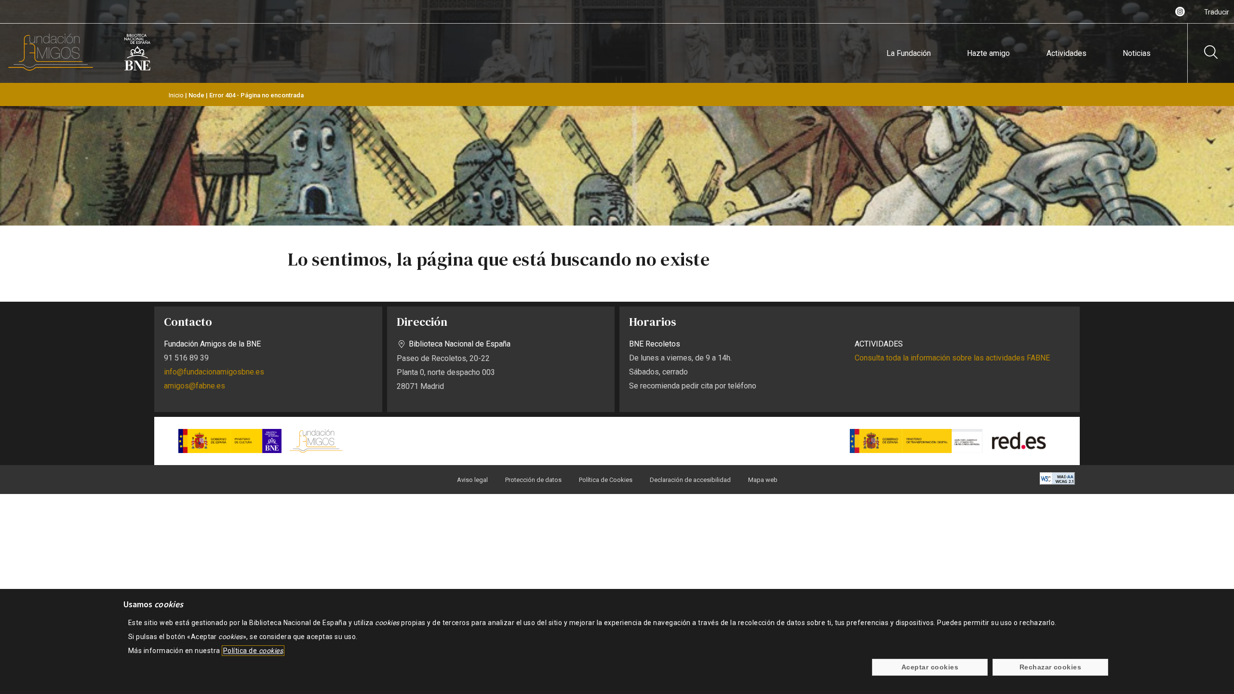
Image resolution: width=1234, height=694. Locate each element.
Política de (253, 650)
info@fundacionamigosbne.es (214, 371)
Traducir (1216, 12)
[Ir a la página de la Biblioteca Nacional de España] (137, 68)
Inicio (176, 95)
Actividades (1066, 53)
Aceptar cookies (929, 667)
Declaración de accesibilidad (690, 479)
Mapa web (763, 479)
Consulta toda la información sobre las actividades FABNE (952, 357)
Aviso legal (472, 479)
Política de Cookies (605, 479)
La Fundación (908, 53)
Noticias (1137, 53)
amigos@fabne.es (194, 385)
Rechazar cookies (1050, 667)
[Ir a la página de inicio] (50, 68)
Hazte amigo (988, 53)
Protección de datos (533, 479)
